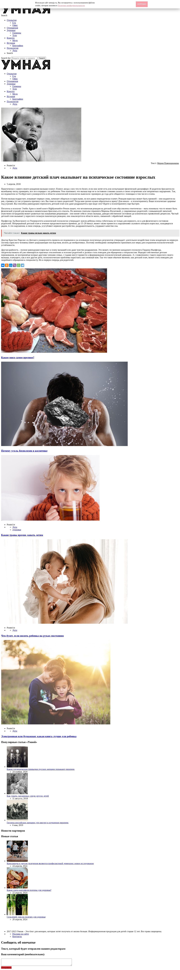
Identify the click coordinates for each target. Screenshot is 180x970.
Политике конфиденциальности (71, 6)
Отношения (12, 28)
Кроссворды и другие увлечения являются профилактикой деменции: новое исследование (50, 863)
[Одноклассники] (6, 265)
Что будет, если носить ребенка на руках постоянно (32, 635)
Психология (12, 48)
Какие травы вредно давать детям (22, 535)
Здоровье (11, 30)
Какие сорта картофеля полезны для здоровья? (29, 890)
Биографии (17, 45)
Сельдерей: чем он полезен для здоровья (26, 917)
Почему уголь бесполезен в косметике (24, 450)
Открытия (11, 20)
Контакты (17, 936)
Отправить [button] (6, 967)
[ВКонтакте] (2, 265)
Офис (15, 25)
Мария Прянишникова (168, 163)
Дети (14, 50)
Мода (15, 40)
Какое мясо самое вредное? (17, 357)
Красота (10, 38)
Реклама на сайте (20, 934)
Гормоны (16, 33)
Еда (14, 23)
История (11, 43)
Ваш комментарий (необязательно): (23, 954)
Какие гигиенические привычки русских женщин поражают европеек (41, 769)
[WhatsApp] (18, 265)
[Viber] (14, 265)
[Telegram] (22, 265)
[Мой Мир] (10, 265)
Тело (14, 35)
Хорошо (141, 4)
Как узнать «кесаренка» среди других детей (28, 796)
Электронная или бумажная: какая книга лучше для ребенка (38, 736)
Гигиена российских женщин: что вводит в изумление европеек (37, 822)
